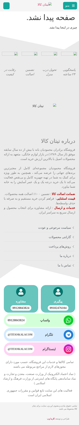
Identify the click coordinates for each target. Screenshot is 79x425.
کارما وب (51, 418)
